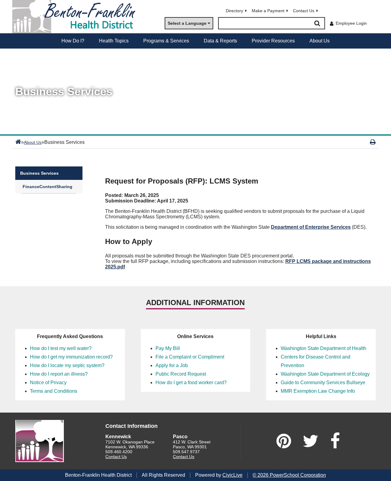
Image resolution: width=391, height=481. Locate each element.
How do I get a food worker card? (191, 382)
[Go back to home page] (76, 16)
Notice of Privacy (48, 382)
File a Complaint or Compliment (189, 356)
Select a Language (187, 23)
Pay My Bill (167, 348)
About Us (33, 142)
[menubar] (195, 41)
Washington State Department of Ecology (325, 374)
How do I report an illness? (59, 374)
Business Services (39, 173)
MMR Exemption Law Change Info (318, 391)
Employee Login (351, 23)
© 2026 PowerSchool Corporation (289, 475)
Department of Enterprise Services (311, 227)
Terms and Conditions (53, 391)
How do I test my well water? (61, 348)
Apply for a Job (171, 365)
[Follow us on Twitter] (310, 441)
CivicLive (232, 475)
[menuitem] (73, 41)
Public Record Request (180, 374)
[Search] (317, 23)
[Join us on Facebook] (335, 441)
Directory (234, 10)
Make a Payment (268, 10)
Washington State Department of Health (323, 348)
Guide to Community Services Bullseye (323, 382)
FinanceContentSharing (47, 186)
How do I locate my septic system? (67, 365)
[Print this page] (373, 142)
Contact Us (303, 10)
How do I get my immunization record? (71, 356)
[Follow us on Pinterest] (284, 441)
